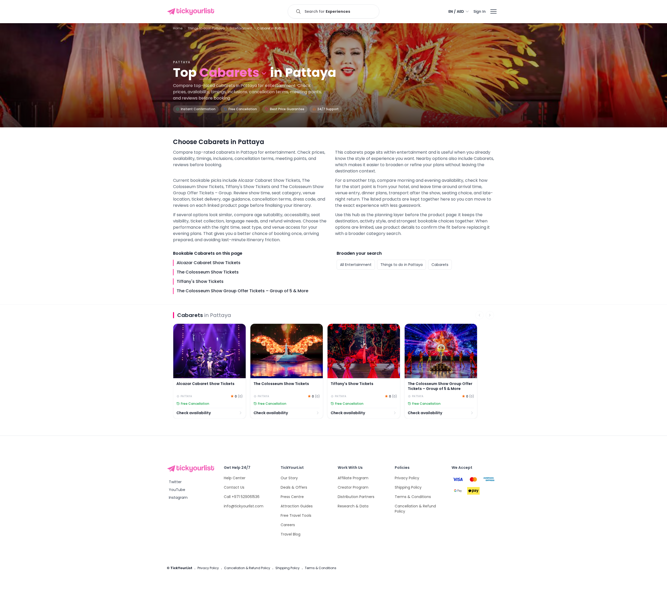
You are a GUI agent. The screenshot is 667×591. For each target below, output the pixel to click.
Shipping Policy (408, 487)
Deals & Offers (294, 487)
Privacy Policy (407, 478)
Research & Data (353, 506)
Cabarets (439, 264)
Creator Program (353, 487)
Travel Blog (290, 534)
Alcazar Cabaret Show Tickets (208, 263)
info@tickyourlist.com (243, 506)
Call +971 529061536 (242, 496)
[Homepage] (192, 11)
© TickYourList (179, 568)
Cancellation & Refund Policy (247, 568)
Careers (288, 524)
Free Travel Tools (296, 515)
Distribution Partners (356, 496)
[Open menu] (493, 11)
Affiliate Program (353, 478)
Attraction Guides (297, 506)
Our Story (289, 478)
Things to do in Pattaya (401, 264)
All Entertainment (356, 264)
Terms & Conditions (413, 496)
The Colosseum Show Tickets (208, 272)
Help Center (234, 478)
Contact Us (234, 487)
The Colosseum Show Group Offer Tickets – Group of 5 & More (242, 291)
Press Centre (292, 496)
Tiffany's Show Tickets (200, 281)
